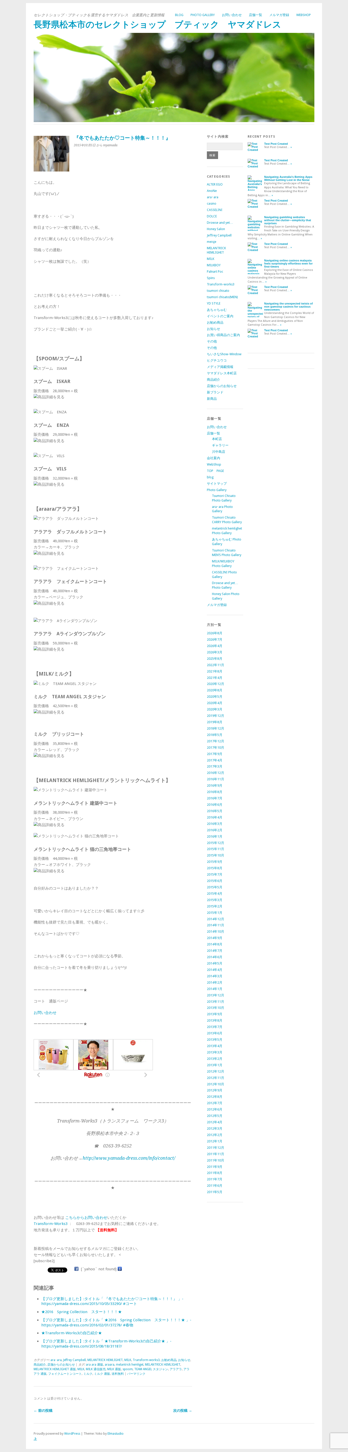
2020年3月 (214, 709)
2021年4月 (214, 678)
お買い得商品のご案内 (223, 335)
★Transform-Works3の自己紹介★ (71, 1333)
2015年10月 (215, 855)
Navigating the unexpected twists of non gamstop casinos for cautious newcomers (288, 306)
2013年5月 (214, 1039)
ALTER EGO (215, 184)
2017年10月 (215, 747)
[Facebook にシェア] (76, 1269)
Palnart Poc (215, 271)
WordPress (72, 1433)
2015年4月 (214, 893)
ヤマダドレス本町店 (222, 373)
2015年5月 (214, 887)
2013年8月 (214, 1020)
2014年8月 (214, 944)
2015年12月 (215, 843)
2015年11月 (215, 849)
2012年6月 (214, 1109)
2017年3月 (214, 766)
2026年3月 (214, 652)
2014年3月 (214, 976)
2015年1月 (214, 913)
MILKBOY (214, 265)
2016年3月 (214, 824)
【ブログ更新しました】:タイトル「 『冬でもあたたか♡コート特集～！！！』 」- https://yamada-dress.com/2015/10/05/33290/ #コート (112, 1301)
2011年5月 (214, 1192)
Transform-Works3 (51, 1223)
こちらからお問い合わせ (86, 1217)
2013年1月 (214, 1065)
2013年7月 (214, 1027)
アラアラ (176, 1369)
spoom (128, 1369)
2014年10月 (215, 931)
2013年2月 (214, 1059)
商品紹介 (40, 1364)
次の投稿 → (182, 1410)
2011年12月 (215, 1148)
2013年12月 (215, 995)
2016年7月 (214, 798)
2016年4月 (214, 817)
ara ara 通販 (94, 1364)
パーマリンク (136, 1374)
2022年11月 (215, 665)
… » (289, 147)
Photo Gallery (203, 15)
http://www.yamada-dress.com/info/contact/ (129, 1158)
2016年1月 (214, 836)
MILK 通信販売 (96, 1369)
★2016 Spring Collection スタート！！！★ (81, 1312)
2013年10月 (215, 1008)
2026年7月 (214, 639)
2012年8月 (214, 1097)
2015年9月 (214, 862)
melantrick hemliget (129, 1364)
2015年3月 (214, 900)
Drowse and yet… (220, 223)
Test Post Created (276, 143)
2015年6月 (214, 881)
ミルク (87, 1374)
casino (211, 203)
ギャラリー (220, 445)
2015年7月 (214, 874)
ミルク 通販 (102, 1374)
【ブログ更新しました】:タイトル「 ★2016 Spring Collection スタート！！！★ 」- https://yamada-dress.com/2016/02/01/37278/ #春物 (116, 1322)
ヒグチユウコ (217, 360)
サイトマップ (217, 483)
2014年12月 (215, 919)
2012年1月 (214, 1141)
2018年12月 (215, 728)
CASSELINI (214, 210)
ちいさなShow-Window (224, 354)
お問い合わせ (232, 15)
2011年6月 (214, 1185)
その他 (212, 341)
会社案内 (213, 458)
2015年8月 (214, 868)
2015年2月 (214, 906)
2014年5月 (214, 963)
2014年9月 (214, 938)
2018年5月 (214, 735)
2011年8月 (214, 1173)
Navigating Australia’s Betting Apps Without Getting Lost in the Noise (288, 178)
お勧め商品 (169, 1360)
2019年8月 (214, 722)
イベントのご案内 (220, 316)
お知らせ (184, 1360)
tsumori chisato (218, 291)
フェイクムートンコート (65, 1374)
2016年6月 (214, 805)
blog (179, 15)
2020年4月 (214, 703)
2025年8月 (214, 659)
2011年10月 (215, 1160)
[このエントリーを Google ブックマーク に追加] (120, 1269)
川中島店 (218, 452)
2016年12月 (215, 773)
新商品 (212, 399)
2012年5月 (214, 1116)
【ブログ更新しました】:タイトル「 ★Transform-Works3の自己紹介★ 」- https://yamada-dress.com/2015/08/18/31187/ (106, 1344)
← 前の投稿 (43, 1410)
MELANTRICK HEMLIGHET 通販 (55, 1369)
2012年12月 (215, 1071)
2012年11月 (215, 1078)
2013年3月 (214, 1052)
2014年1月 (214, 989)
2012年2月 (214, 1135)
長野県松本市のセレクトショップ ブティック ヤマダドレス (157, 25)
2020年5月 (214, 696)
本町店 (217, 439)
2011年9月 (214, 1167)
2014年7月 (214, 951)
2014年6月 (214, 957)
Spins (211, 278)
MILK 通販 (114, 1369)
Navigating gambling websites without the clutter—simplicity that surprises (287, 220)
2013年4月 (214, 1046)
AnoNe (212, 191)
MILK (127, 1360)
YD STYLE (213, 303)
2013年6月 (214, 1033)
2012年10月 (215, 1084)
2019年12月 (215, 716)
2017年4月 (214, 760)
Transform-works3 (146, 1360)
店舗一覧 (255, 15)
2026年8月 (214, 633)
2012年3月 (214, 1128)
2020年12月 (215, 684)
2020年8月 (214, 690)
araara (109, 1364)
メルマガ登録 (279, 15)
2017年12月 (215, 741)
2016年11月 (215, 779)
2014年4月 (214, 970)
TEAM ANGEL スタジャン (151, 1369)
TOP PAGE (215, 471)
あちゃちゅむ (217, 310)
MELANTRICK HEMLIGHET (105, 1360)
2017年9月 (214, 754)
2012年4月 (214, 1122)
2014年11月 (215, 925)
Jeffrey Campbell (74, 1360)
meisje (211, 242)
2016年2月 (214, 830)
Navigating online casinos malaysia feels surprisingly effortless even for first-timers (288, 263)
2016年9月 (214, 785)
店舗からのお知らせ (61, 1364)
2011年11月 (215, 1154)
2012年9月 (214, 1090)
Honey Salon (216, 229)
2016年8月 (214, 792)
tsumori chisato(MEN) (222, 297)
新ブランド (215, 392)
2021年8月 (214, 671)
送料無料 (118, 1374)
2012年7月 (214, 1103)
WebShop (303, 15)
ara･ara (56, 1360)
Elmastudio (116, 1433)
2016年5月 (214, 811)
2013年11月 (215, 1002)
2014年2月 (214, 982)
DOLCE (212, 216)
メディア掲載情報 (220, 367)
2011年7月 (214, 1179)
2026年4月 (214, 646)
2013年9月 (214, 1014)
